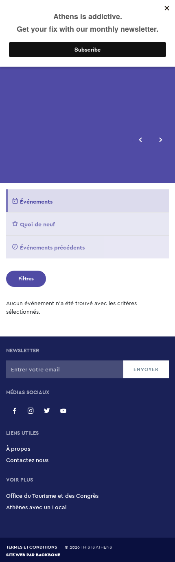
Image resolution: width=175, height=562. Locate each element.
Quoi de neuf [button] (37, 224)
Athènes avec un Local (36, 507)
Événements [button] (36, 201)
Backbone (48, 554)
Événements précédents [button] (52, 247)
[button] (140, 140)
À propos (18, 448)
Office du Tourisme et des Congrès (52, 495)
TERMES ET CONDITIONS (31, 547)
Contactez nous (27, 460)
